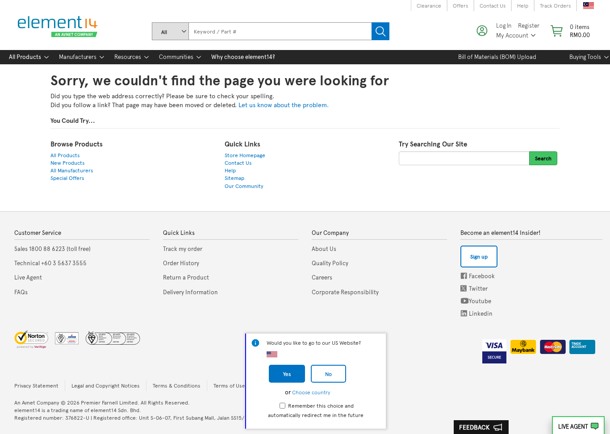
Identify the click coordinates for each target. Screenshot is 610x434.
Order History (181, 263)
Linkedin (464, 313)
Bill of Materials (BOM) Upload (497, 57)
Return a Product (186, 277)
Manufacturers (77, 57)
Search (380, 31)
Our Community (244, 185)
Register (528, 25)
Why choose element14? (243, 57)
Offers (460, 5)
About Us (324, 249)
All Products (25, 57)
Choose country (311, 392)
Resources (127, 57)
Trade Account (579, 345)
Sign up (479, 256)
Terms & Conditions (177, 385)
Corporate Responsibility (345, 292)
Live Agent (573, 426)
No (328, 373)
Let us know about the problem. (283, 104)
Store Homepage (245, 155)
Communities (176, 57)
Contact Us (493, 5)
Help (522, 5)
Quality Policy (330, 263)
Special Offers (67, 177)
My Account (512, 35)
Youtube (464, 301)
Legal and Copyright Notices (105, 385)
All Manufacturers (71, 170)
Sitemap (234, 177)
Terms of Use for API (238, 385)
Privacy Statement (36, 385)
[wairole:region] (569, 31)
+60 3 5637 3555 (50, 263)
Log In (503, 25)
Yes (287, 373)
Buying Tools (585, 57)
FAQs (21, 292)
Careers (322, 277)
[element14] (55, 27)
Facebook (463, 276)
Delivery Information (190, 292)
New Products (67, 162)
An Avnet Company (36, 402)
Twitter (464, 288)
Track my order (182, 249)
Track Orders (555, 5)
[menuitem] (25, 57)
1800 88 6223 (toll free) (52, 249)
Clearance (429, 5)
